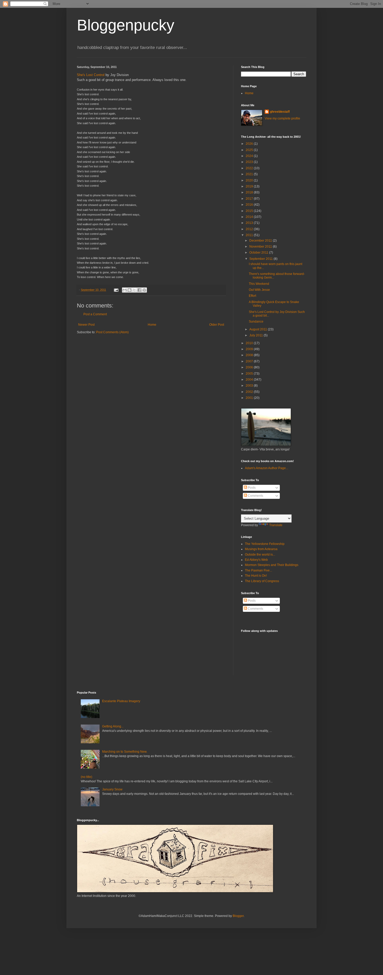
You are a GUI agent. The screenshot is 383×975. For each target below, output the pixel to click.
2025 (250, 150)
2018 (250, 192)
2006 (250, 367)
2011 (250, 235)
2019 (250, 186)
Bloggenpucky (125, 25)
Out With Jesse (259, 290)
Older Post (216, 324)
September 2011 (261, 259)
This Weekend (259, 284)
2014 (250, 217)
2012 (250, 229)
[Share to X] (134, 290)
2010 (250, 343)
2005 (250, 373)
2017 (250, 198)
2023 (250, 162)
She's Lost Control (90, 75)
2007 (250, 361)
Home (152, 324)
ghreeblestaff (280, 112)
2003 (250, 385)
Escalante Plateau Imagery (121, 701)
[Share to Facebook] (139, 290)
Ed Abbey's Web (256, 560)
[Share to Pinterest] (144, 290)
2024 (250, 156)
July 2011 (256, 335)
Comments (255, 496)
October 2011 (259, 252)
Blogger (238, 916)
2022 (250, 168)
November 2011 (261, 246)
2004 (250, 379)
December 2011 (261, 240)
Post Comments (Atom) (112, 332)
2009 (250, 349)
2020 (250, 180)
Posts (251, 487)
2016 (250, 204)
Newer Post (86, 324)
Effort (252, 296)
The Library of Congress (262, 581)
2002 (250, 392)
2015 (250, 211)
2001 (250, 398)
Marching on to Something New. (124, 751)
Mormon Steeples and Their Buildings (271, 565)
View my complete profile (282, 118)
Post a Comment (95, 314)
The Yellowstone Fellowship (265, 544)
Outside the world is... (260, 554)
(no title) (86, 777)
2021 (250, 174)
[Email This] (124, 290)
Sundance (256, 321)
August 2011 (258, 329)
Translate (275, 525)
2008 (250, 355)
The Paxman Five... (258, 570)
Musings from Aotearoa (261, 549)
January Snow (112, 789)
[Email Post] (116, 289)
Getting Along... (112, 726)
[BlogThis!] (129, 290)
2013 (250, 223)
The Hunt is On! (256, 575)
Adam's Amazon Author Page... (266, 468)
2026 (250, 144)
